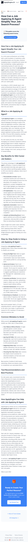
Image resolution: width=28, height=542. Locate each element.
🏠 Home (3, 11)
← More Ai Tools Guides (14, 513)
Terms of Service (19, 535)
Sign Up (23, 2)
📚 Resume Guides (11, 11)
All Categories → (14, 518)
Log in (17, 2)
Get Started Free (14, 502)
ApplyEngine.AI (9, 2)
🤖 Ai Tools (20, 11)
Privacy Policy (8, 535)
